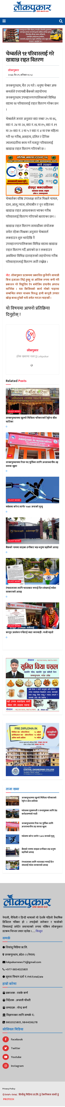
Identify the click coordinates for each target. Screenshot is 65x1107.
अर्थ (9, 455)
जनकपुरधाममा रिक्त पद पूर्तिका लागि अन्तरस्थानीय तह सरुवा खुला (32, 464)
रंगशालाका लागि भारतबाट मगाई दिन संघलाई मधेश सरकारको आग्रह (31, 590)
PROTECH (8, 1099)
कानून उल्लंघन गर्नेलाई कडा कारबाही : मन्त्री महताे (29, 632)
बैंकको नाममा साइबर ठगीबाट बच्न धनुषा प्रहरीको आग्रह (32, 547)
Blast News (14, 411)
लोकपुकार (13, 70)
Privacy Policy (8, 1089)
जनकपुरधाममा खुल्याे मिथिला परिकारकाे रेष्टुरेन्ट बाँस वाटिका (31, 420)
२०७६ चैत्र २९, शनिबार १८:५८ (20, 75)
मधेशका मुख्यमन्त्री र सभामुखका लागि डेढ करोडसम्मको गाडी (39, 812)
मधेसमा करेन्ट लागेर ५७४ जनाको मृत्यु (24, 506)
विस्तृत (39, 931)
